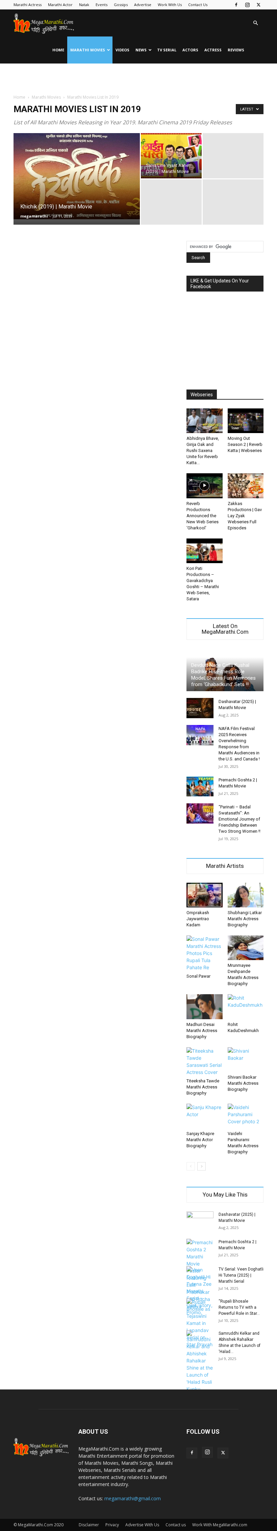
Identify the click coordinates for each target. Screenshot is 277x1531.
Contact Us (197, 4)
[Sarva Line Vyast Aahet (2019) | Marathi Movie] (171, 155)
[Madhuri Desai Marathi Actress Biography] (204, 1006)
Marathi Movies (87, 49)
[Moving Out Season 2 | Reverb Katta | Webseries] (246, 420)
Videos (122, 49)
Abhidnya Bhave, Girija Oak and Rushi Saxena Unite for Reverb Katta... (202, 450)
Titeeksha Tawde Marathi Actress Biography (202, 1087)
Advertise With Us (142, 1525)
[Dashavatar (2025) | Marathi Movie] (199, 708)
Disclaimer (89, 1525)
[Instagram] (247, 4)
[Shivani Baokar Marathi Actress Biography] (246, 1059)
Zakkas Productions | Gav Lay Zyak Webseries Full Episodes (245, 515)
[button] (255, 23)
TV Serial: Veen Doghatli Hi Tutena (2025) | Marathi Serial (241, 1275)
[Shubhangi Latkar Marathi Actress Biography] (246, 895)
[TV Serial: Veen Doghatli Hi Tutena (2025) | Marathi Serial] (199, 1291)
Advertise (142, 4)
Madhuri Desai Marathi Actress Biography (201, 1030)
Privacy (112, 1525)
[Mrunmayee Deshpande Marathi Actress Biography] (246, 947)
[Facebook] (236, 4)
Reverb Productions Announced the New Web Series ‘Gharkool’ (202, 515)
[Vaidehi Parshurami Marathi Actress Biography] (246, 1116)
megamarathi (34, 216)
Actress (213, 49)
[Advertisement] (138, 78)
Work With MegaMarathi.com (219, 1525)
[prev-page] (190, 1166)
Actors (190, 49)
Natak (84, 4)
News (141, 49)
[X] (258, 4)
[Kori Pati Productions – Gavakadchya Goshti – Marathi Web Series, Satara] (204, 550)
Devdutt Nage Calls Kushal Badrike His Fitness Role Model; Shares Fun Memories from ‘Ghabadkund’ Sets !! (223, 674)
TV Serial (166, 49)
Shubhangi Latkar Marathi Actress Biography (245, 918)
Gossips (121, 4)
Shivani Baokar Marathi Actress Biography (243, 1083)
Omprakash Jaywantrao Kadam (197, 918)
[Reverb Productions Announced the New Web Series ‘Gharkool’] (204, 485)
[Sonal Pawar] (204, 953)
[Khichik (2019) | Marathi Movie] (77, 176)
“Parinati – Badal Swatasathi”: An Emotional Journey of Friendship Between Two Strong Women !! (239, 819)
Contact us (176, 1525)
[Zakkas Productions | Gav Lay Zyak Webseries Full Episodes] (246, 485)
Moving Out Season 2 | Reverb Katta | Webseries (245, 444)
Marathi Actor (60, 4)
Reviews (236, 49)
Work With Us (170, 4)
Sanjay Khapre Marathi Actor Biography (200, 1139)
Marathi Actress (28, 4)
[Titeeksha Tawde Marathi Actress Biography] (204, 1061)
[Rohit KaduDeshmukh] (246, 1006)
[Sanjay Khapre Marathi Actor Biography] (204, 1116)
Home (58, 49)
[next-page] (201, 1166)
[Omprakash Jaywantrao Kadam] (204, 895)
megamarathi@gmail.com (132, 1498)
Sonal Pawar (198, 976)
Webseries (202, 394)
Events (101, 4)
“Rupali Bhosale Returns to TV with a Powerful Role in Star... (239, 1307)
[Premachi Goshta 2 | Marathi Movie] (199, 786)
